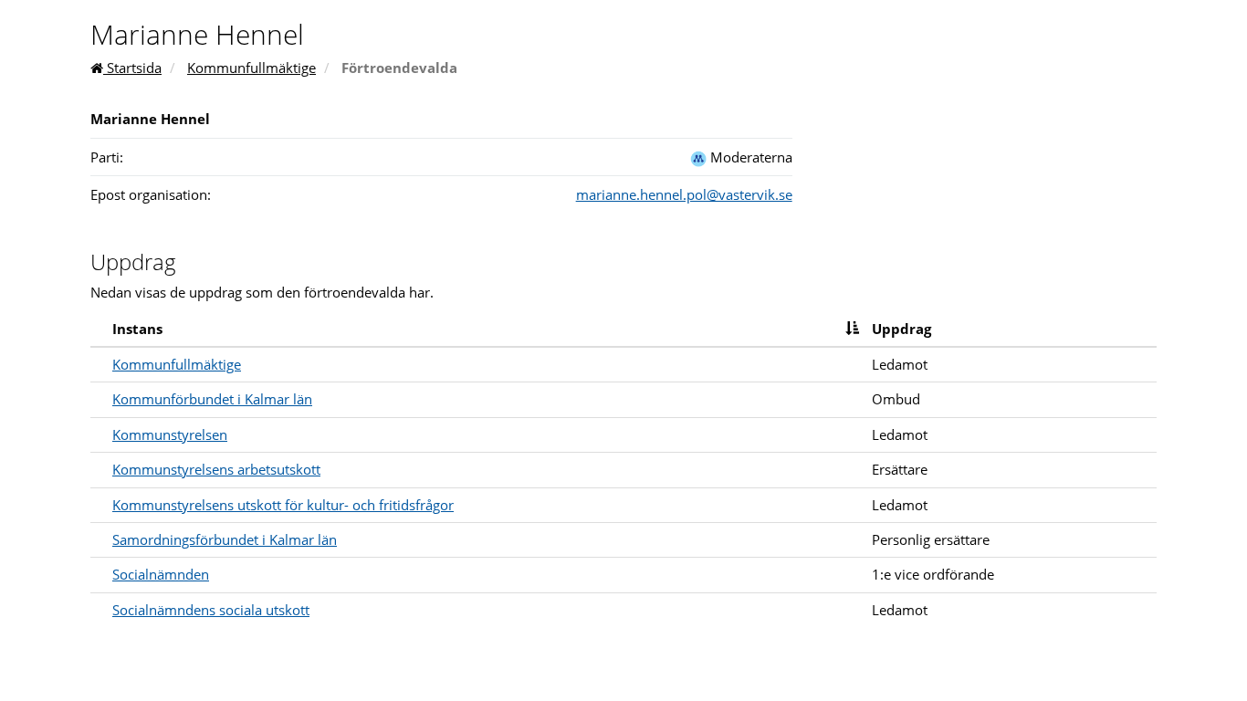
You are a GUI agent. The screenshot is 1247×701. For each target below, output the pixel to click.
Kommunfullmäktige (251, 67)
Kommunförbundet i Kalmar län (212, 399)
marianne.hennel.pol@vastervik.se (684, 194)
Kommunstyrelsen (169, 434)
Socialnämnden (160, 574)
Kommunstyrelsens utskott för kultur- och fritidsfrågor (283, 505)
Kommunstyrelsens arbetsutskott (216, 469)
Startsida (132, 67)
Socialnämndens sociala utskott (210, 610)
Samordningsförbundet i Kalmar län (224, 539)
